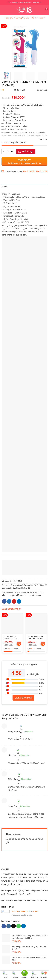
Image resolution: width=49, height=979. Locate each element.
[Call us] (18, 926)
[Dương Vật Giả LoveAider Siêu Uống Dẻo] (12, 623)
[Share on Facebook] (4, 601)
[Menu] (3, 10)
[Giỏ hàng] (45, 10)
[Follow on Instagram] (8, 926)
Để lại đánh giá (23, 698)
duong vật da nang (13, 592)
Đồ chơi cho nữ (38, 18)
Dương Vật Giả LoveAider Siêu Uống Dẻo (10, 637)
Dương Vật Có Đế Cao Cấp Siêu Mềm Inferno (35, 637)
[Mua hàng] (19, 644)
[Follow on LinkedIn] (23, 926)
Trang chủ (8, 18)
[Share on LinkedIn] (19, 601)
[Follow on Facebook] (3, 926)
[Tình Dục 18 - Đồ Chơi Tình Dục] (24, 10)
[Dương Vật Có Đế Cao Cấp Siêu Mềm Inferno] (36, 623)
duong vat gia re (28, 592)
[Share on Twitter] (9, 601)
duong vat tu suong (33, 595)
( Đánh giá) (13, 90)
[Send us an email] (13, 926)
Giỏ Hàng (27, 151)
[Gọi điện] (24, 973)
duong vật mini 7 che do (15, 595)
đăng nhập (20, 839)
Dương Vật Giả (22, 18)
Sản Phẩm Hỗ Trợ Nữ (21, 588)
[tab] (24, 187)
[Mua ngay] (19, 644)
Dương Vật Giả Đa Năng (34, 585)
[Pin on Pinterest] (14, 601)
